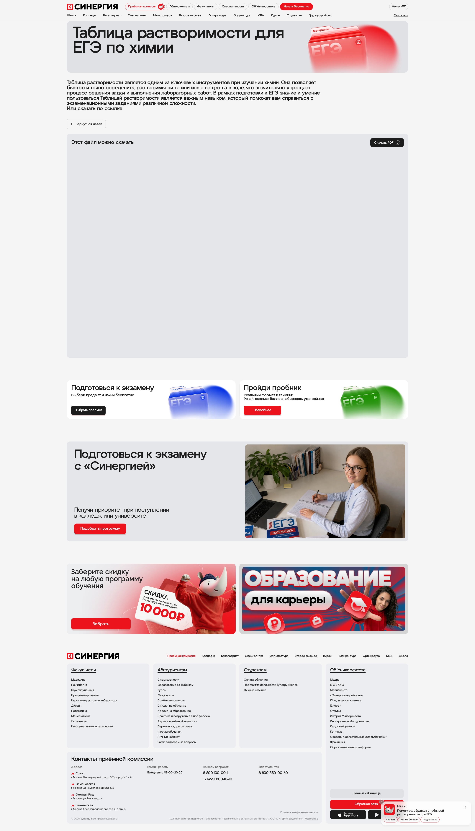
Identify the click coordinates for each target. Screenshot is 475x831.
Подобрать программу (100, 529)
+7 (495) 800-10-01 (217, 779)
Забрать (101, 623)
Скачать (390, 819)
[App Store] (348, 814)
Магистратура (278, 656)
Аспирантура (347, 656)
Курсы (327, 656)
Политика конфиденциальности (299, 812)
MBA (389, 656)
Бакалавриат (230, 656)
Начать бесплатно (296, 6)
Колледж (208, 656)
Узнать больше (409, 819)
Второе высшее (306, 656)
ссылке (113, 108)
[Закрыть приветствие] (381, 801)
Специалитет (254, 656)
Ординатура (371, 656)
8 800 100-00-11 (216, 773)
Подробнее (311, 818)
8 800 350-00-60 (273, 773)
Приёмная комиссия (181, 656)
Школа (403, 656)
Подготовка (430, 819)
